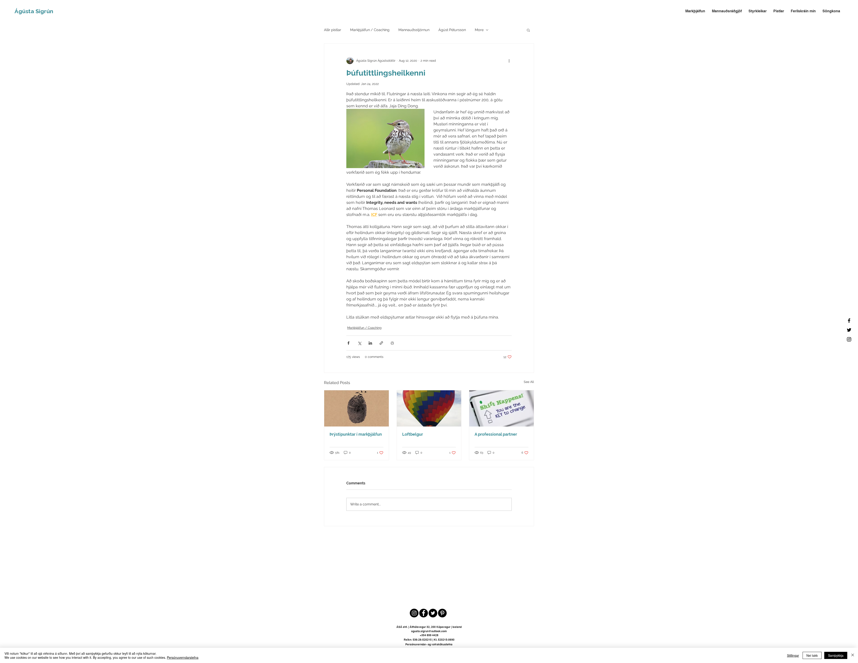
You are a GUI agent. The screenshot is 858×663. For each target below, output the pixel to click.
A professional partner (496, 434)
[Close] (852, 655)
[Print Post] (392, 343)
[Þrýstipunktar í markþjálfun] (356, 408)
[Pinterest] (442, 613)
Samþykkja (835, 655)
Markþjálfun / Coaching (369, 30)
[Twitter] (849, 330)
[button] (528, 30)
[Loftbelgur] (429, 408)
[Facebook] (849, 320)
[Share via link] (381, 343)
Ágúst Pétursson (452, 30)
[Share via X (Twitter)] (359, 343)
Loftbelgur (412, 434)
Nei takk (812, 655)
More (479, 30)
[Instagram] (849, 339)
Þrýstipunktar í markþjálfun (356, 434)
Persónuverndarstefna (182, 657)
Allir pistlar (332, 30)
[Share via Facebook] (348, 343)
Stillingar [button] (793, 655)
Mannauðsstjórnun (413, 30)
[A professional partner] (501, 408)
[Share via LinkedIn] (370, 343)
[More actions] (509, 60)
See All (529, 382)
